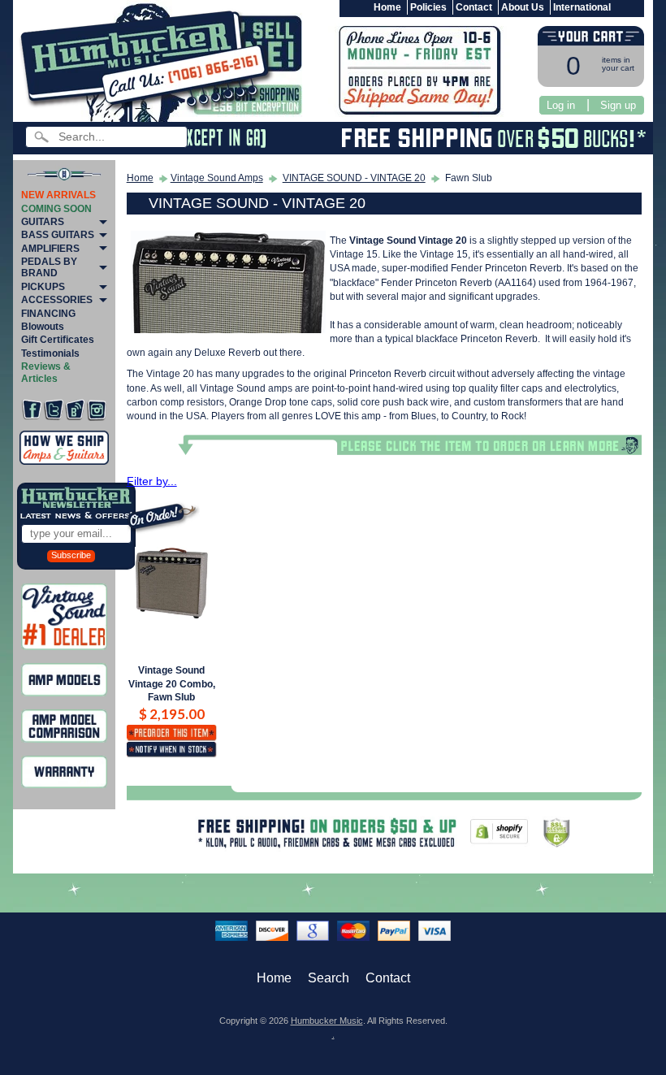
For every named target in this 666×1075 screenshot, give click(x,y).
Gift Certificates (57, 339)
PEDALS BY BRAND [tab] (49, 267)
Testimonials (50, 353)
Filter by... (152, 481)
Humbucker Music (327, 1020)
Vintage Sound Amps (217, 178)
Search (328, 978)
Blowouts (42, 326)
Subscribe (71, 555)
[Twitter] (53, 410)
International (582, 7)
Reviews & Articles (46, 372)
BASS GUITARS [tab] (57, 235)
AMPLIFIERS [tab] (50, 248)
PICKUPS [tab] (43, 287)
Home (387, 7)
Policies (428, 7)
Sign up (618, 105)
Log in (561, 105)
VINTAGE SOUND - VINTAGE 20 (354, 178)
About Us (522, 7)
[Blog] (74, 410)
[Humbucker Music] (149, 64)
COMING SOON (56, 209)
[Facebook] (31, 410)
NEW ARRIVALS (58, 195)
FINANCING (48, 313)
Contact (474, 7)
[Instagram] (96, 410)
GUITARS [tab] (42, 222)
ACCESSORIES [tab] (57, 300)
